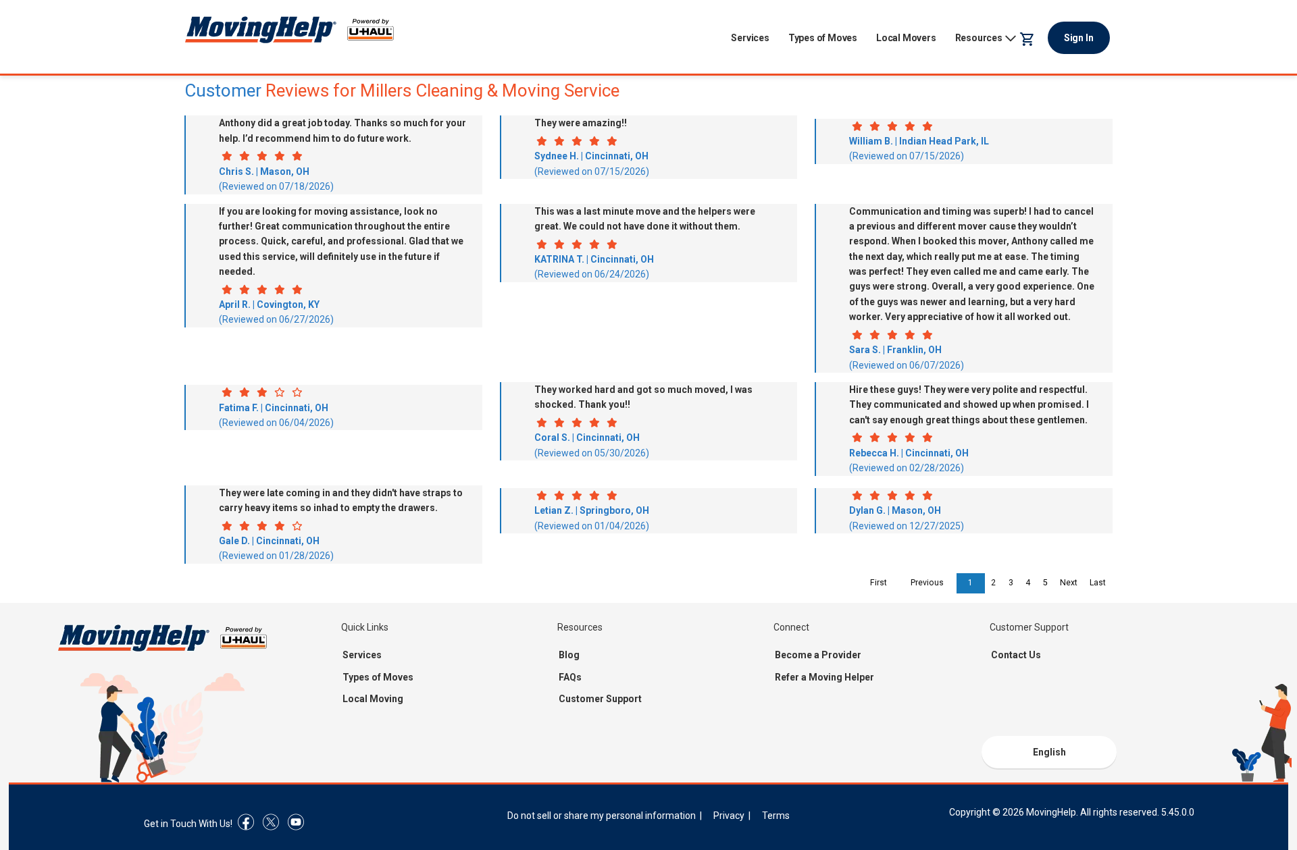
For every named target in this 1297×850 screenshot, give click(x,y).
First (878, 582)
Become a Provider (818, 654)
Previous (927, 582)
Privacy (728, 815)
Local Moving (372, 698)
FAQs (570, 677)
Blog (569, 654)
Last (1098, 582)
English (1049, 752)
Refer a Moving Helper (824, 677)
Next (1068, 582)
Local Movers (906, 37)
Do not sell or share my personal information (601, 815)
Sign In (1079, 37)
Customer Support (600, 698)
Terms (776, 815)
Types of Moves (822, 37)
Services (750, 37)
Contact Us (1016, 654)
